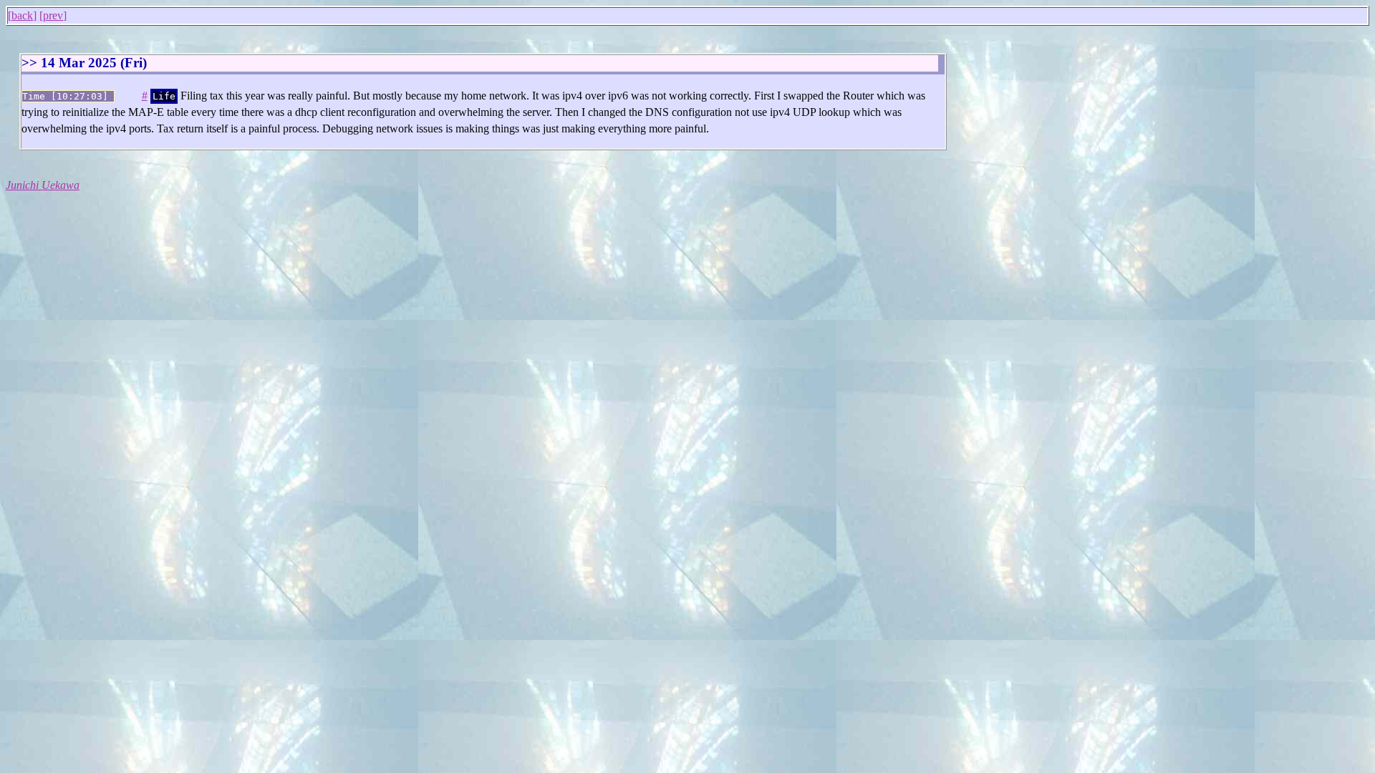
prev (53, 15)
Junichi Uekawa (42, 185)
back (22, 15)
